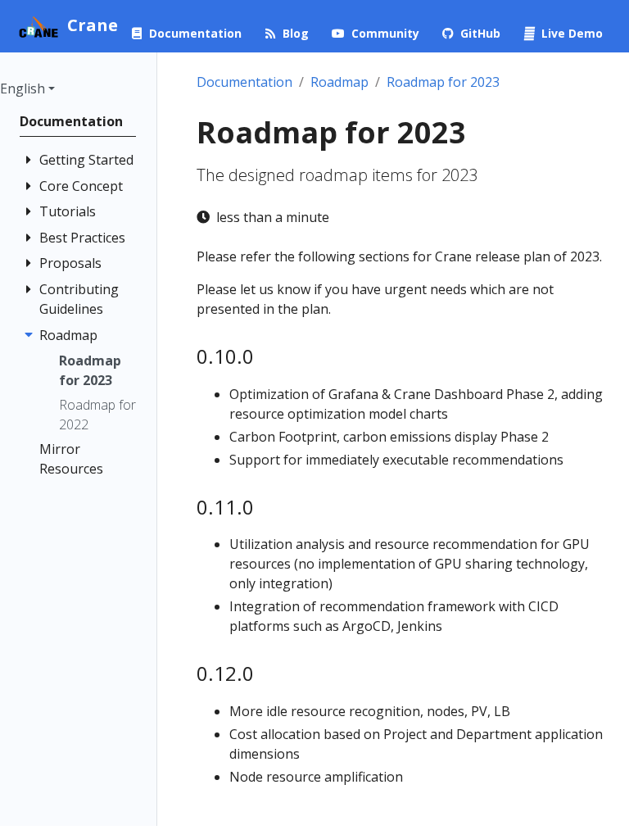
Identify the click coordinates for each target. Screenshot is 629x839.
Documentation (244, 82)
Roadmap (339, 82)
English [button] (22, 88)
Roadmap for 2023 (443, 82)
